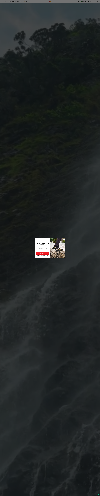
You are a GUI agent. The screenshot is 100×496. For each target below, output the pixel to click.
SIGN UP (42, 253)
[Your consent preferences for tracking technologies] (98, 494)
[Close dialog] (64, 239)
